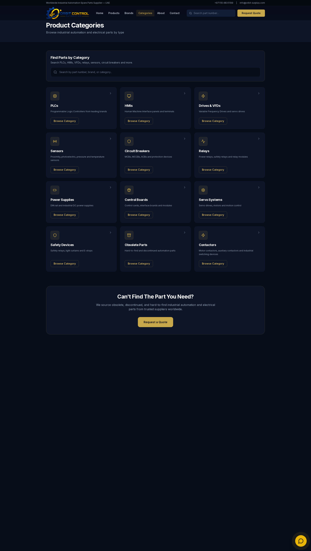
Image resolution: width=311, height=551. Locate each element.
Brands (129, 13)
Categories (145, 13)
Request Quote (251, 13)
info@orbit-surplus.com (252, 2)
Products (114, 13)
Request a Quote (155, 322)
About (161, 13)
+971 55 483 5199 (224, 2)
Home (99, 13)
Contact (175, 13)
